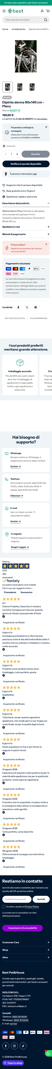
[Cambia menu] (4, 11)
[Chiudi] (46, 127)
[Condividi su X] (27, 307)
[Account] (42, 11)
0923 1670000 (19, 1016)
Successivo (26, 592)
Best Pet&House (18, 1056)
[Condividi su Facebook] (18, 307)
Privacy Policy (32, 906)
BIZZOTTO (15, 110)
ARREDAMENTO (18, 29)
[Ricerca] (45, 20)
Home (5, 29)
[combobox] (26, 19)
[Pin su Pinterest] (35, 307)
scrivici (13, 1023)
